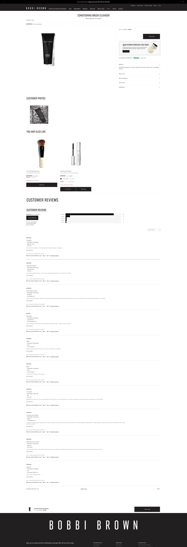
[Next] (181, 1)
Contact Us (118, 544)
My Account (97, 544)
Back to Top (84, 488)
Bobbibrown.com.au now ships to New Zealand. (93, 1)
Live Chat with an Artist (144, 544)
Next (158, 488)
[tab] (36, 210)
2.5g (73, 178)
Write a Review (32, 217)
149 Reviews (38, 24)
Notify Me (41, 184)
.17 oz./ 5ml (65, 178)
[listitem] (41, 165)
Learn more (143, 57)
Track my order (148, 5)
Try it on (69, 189)
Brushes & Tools (30, 20)
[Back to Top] (182, 543)
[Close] (183, 1)
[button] (120, 8)
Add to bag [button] (151, 36)
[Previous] (3, 1)
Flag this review (55, 255)
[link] (160, 5)
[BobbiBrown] (36, 8)
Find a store (140, 5)
